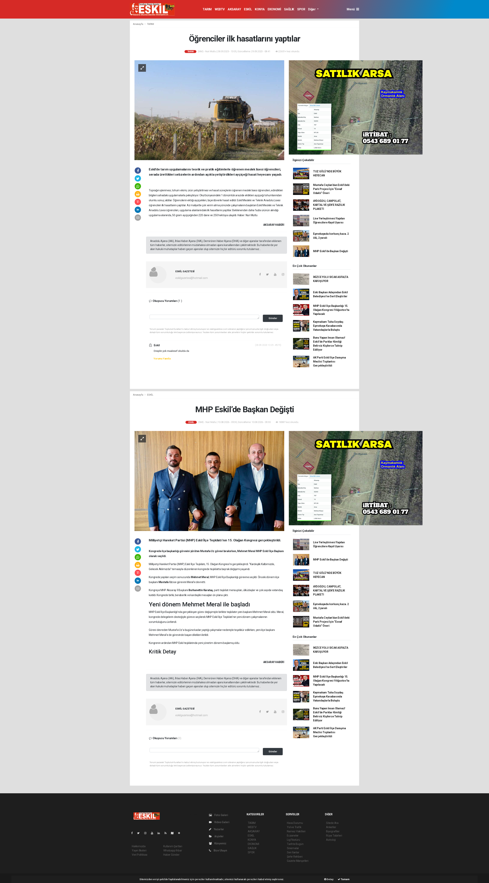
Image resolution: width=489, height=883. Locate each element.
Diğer (312, 9)
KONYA (260, 9)
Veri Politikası (139, 854)
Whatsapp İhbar (172, 850)
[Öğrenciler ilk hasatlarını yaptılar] (209, 109)
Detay (330, 879)
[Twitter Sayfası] (140, 833)
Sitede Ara (332, 822)
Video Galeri (221, 822)
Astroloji (331, 839)
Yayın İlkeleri (139, 850)
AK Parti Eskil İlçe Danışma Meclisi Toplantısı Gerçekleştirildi (329, 361)
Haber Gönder (171, 854)
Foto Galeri (221, 815)
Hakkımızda (139, 846)
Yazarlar (218, 829)
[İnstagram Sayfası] (147, 833)
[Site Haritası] (174, 833)
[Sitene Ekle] (180, 833)
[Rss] (167, 833)
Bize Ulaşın (220, 850)
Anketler (331, 827)
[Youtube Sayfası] (153, 833)
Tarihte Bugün (295, 844)
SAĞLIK (289, 9)
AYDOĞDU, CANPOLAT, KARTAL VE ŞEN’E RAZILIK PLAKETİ (329, 204)
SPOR (301, 9)
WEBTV (220, 9)
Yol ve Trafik (294, 827)
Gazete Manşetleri (297, 860)
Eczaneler (293, 835)
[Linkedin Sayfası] (160, 833)
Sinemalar (293, 848)
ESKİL (248, 9)
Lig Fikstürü (293, 839)
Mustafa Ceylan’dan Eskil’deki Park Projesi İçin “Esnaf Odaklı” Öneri (331, 189)
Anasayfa (138, 24)
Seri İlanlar (293, 852)
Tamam (345, 879)
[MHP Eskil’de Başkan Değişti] (209, 480)
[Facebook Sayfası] (133, 833)
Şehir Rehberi (295, 856)
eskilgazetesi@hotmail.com (191, 277)
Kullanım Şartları (172, 846)
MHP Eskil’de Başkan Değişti (330, 251)
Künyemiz (220, 843)
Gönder (273, 318)
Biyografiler (333, 831)
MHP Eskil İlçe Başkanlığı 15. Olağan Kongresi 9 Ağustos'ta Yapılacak (331, 309)
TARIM (207, 9)
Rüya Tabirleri (334, 835)
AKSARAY (234, 9)
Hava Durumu (295, 822)
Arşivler (219, 836)
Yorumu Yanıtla (162, 358)
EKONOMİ (274, 9)
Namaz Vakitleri (296, 831)
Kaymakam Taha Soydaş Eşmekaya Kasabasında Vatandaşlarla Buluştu (328, 325)
